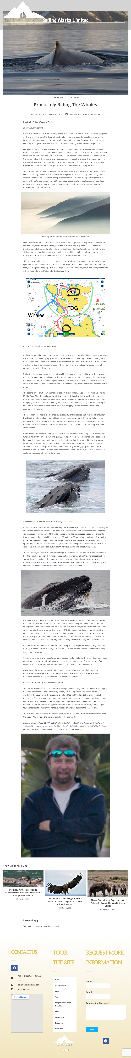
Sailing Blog (59, 1017)
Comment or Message (98, 1003)
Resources (59, 1023)
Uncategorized (75, 114)
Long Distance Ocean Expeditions (63, 1004)
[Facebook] (14, 968)
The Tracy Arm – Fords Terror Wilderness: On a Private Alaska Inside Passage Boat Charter (23, 892)
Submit (92, 1029)
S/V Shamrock (60, 986)
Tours (57, 997)
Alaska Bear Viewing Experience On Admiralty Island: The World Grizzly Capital (108, 903)
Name (90, 981)
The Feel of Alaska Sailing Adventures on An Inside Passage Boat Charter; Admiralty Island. (65, 901)
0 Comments (94, 114)
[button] (65, 27)
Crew (57, 991)
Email (89, 992)
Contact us (59, 1029)
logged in (38, 926)
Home (57, 980)
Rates (57, 1012)
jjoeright (38, 114)
